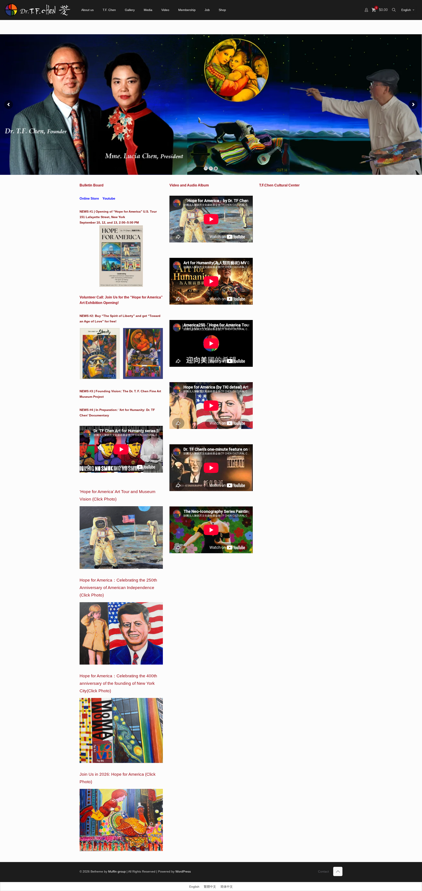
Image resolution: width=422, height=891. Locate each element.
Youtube (108, 198)
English (406, 10)
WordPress (183, 871)
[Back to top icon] (337, 871)
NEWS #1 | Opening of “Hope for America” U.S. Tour (118, 211)
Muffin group (117, 871)
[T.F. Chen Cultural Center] (37, 10)
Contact (323, 871)
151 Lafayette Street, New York (102, 217)
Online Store (89, 198)
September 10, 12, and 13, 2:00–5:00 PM (109, 222)
